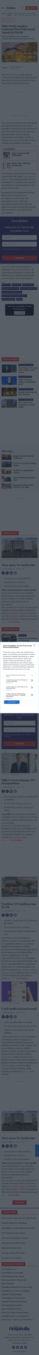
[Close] (35, 646)
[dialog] (19, 677)
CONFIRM (12, 702)
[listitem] (19, 675)
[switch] (31, 680)
